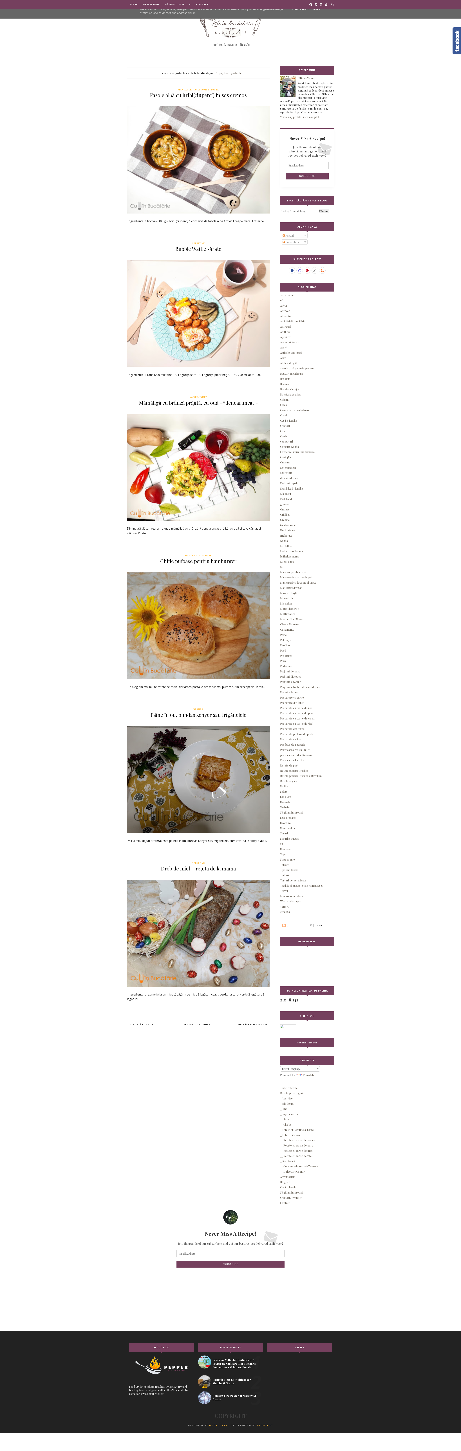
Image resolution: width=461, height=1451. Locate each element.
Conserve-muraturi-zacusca (297, 452)
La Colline (286, 546)
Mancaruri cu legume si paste (198, 89)
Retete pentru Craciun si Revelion (301, 776)
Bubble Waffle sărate (198, 248)
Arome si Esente (290, 342)
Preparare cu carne (292, 697)
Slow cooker (287, 828)
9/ (281, 300)
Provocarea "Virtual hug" (295, 750)
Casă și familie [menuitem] (288, 1187)
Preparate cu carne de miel (296, 708)
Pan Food (285, 645)
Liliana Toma (305, 78)
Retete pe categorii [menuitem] (291, 1093)
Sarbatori (285, 807)
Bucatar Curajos (289, 389)
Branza (198, 709)
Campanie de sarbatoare (295, 410)
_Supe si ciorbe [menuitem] (289, 1114)
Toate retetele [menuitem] (289, 1088)
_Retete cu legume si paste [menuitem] (297, 1130)
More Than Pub (289, 608)
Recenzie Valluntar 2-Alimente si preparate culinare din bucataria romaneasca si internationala (234, 1363)
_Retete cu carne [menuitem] (290, 1135)
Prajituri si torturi (290, 682)
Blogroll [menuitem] (285, 1182)
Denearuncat (288, 467)
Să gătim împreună (291, 812)
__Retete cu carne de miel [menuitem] (296, 1150)
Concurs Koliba (289, 446)
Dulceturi (286, 473)
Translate (309, 1075)
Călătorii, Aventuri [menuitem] (291, 1197)
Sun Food (286, 849)
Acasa (134, 4)
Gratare (285, 509)
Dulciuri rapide (289, 483)
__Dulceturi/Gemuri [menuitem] (292, 1171)
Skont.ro (285, 823)
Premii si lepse (289, 692)
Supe (283, 854)
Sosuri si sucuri (289, 838)
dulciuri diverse (289, 478)
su (281, 844)
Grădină (285, 520)
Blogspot (265, 1425)
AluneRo (285, 316)
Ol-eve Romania (289, 624)
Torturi (284, 875)
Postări (289, 235)
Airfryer (285, 311)
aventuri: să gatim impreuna (297, 368)
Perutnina (286, 655)
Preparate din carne (292, 729)
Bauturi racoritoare (291, 373)
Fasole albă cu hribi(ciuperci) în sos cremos (198, 95)
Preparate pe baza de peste (297, 734)
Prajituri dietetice (290, 676)
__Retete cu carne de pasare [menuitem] (297, 1140)
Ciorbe (284, 436)
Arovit (283, 347)
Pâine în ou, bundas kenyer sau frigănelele (198, 714)
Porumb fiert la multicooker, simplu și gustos (231, 1381)
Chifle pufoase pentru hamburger (198, 561)
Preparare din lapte (292, 703)
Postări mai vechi (251, 1024)
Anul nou (285, 332)
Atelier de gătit (289, 363)
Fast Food (286, 499)
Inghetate (286, 535)
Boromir (285, 379)
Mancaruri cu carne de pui (296, 577)
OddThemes (218, 1425)
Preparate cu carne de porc (297, 713)
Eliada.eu (285, 493)
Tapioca (284, 864)
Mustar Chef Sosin (291, 619)
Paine (283, 635)
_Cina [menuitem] (283, 1109)
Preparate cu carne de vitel (296, 723)
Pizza (283, 661)
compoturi (286, 441)
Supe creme (287, 859)
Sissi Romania (288, 817)
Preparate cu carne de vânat (297, 718)
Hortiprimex (287, 530)
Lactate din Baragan (292, 551)
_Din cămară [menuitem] (287, 1161)
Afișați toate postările (229, 73)
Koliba (284, 541)
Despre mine (151, 4)
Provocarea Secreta (292, 760)
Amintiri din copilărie (292, 321)
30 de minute (198, 397)
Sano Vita (285, 797)
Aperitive (198, 243)
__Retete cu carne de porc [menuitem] (296, 1145)
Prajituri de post (290, 671)
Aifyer (283, 305)
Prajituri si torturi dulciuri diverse (300, 687)
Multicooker (287, 614)
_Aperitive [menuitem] (286, 1098)
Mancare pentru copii (293, 572)
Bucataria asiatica (290, 394)
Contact (202, 4)
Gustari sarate (288, 525)
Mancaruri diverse (291, 588)
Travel (284, 891)
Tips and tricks (289, 870)
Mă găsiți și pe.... (176, 4)
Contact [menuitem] (285, 1203)
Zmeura (285, 912)
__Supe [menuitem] (285, 1119)
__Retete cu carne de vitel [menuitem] (296, 1156)
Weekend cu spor (291, 901)
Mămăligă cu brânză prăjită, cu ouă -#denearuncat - (198, 402)
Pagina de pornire (197, 1024)
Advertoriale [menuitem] (287, 1177)
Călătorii (285, 426)
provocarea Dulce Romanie (296, 755)
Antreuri (285, 326)
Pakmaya (285, 640)
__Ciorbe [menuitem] (286, 1124)
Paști (283, 650)
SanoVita (285, 802)
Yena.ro (284, 906)
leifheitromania (289, 556)
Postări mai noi (144, 1024)
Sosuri (284, 833)
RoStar (284, 786)
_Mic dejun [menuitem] (287, 1103)
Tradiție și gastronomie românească (301, 885)
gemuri (284, 504)
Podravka (286, 666)
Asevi (283, 358)
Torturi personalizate (293, 880)
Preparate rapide (290, 739)
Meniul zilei (287, 598)
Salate (284, 791)
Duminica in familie (198, 555)
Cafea (283, 405)
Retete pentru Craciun (294, 770)
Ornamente (287, 629)
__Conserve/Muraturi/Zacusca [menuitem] (299, 1166)
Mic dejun (286, 603)
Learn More (300, 9)
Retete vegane (289, 781)
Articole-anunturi (291, 352)
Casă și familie (288, 420)
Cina (282, 431)
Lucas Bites (287, 561)
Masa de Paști (288, 593)
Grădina (285, 514)
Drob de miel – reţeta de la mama (198, 868)
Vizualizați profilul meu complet (299, 117)
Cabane (284, 399)
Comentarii (292, 242)
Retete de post (289, 765)
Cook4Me (286, 457)
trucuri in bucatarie (292, 896)
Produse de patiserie (292, 744)
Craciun (285, 462)
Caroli (283, 415)
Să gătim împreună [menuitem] (291, 1192)
